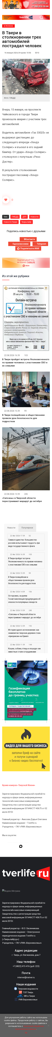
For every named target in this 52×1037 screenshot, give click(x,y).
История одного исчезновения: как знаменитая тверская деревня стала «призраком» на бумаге (24, 633)
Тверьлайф (26, 222)
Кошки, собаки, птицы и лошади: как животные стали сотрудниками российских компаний (24, 651)
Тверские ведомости (28, 989)
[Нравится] (5, 199)
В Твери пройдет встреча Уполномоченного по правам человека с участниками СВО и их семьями (25, 362)
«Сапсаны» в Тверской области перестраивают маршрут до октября (24, 616)
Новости (34, 217)
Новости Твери (10, 222)
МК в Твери (29, 996)
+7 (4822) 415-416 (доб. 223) (26, 966)
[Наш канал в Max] (20, 847)
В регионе (8, 26)
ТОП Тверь (28, 992)
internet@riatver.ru (26, 977)
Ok (26, 1033)
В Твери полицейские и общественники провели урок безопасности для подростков (23, 418)
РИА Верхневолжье (28, 999)
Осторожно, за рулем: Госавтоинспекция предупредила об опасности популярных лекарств (24, 598)
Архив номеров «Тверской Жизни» (18, 785)
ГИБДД (15, 217)
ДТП (24, 217)
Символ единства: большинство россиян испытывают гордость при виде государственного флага (24, 542)
